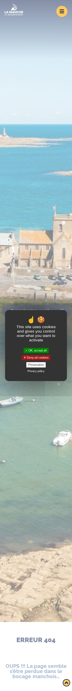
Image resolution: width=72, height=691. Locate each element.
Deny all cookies (37, 357)
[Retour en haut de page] (66, 682)
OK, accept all (37, 350)
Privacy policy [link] (36, 371)
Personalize (36, 364)
